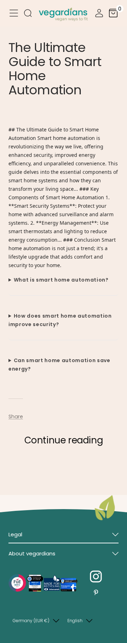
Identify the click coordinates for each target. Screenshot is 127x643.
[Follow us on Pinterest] (96, 593)
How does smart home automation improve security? (60, 320)
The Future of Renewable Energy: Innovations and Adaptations (51, 469)
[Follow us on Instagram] (96, 577)
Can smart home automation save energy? (59, 364)
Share (15, 416)
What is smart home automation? (61, 279)
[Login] (99, 14)
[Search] (28, 14)
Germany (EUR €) (31, 621)
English (75, 621)
